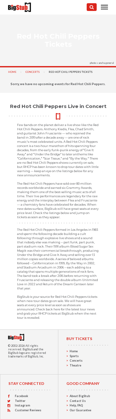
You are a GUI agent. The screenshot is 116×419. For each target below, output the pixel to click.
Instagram (22, 405)
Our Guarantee (80, 410)
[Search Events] (92, 7)
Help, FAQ (76, 405)
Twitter (20, 400)
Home (12, 71)
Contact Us (78, 401)
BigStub (28, 349)
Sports (74, 356)
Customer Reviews (28, 410)
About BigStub (80, 396)
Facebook (21, 396)
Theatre (75, 365)
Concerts (32, 71)
